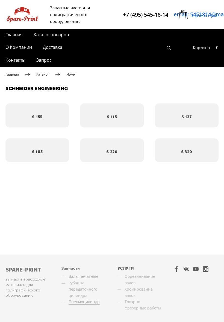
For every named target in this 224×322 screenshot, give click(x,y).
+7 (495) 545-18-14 (145, 14)
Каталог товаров (51, 35)
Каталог (42, 74)
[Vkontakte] (186, 269)
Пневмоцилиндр (84, 301)
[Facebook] (176, 269)
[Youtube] (196, 269)
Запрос (44, 60)
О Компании (18, 47)
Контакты (15, 60)
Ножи (70, 74)
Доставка (52, 47)
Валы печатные (83, 276)
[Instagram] (205, 269)
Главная (14, 35)
